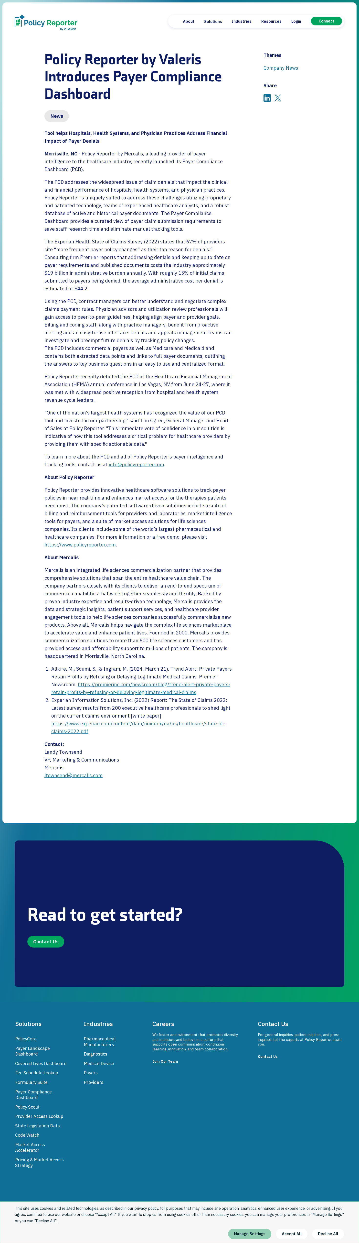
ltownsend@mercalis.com (73, 775)
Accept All (292, 1233)
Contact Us (45, 941)
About (188, 21)
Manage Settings (249, 1233)
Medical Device (99, 1063)
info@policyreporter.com (136, 464)
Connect (326, 21)
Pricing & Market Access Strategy (39, 1162)
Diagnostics (95, 1054)
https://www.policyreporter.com (80, 544)
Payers (91, 1073)
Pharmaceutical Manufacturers (100, 1041)
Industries (242, 21)
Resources (271, 21)
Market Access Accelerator (30, 1147)
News (56, 116)
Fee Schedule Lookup (36, 1073)
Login (296, 21)
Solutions (213, 21)
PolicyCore (26, 1039)
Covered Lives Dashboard (41, 1063)
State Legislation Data (37, 1126)
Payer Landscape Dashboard (32, 1051)
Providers (93, 1082)
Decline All (328, 1233)
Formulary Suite (31, 1082)
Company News (281, 68)
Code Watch (27, 1135)
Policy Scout (27, 1107)
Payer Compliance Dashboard (33, 1095)
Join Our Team (165, 1061)
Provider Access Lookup (39, 1116)
